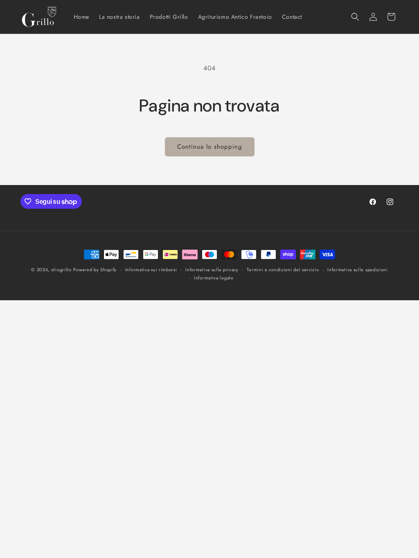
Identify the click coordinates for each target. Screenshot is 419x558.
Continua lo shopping (209, 146)
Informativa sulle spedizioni (357, 269)
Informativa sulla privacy (212, 269)
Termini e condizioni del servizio (283, 269)
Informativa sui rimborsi (151, 269)
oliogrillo (61, 269)
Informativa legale (214, 278)
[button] (355, 17)
